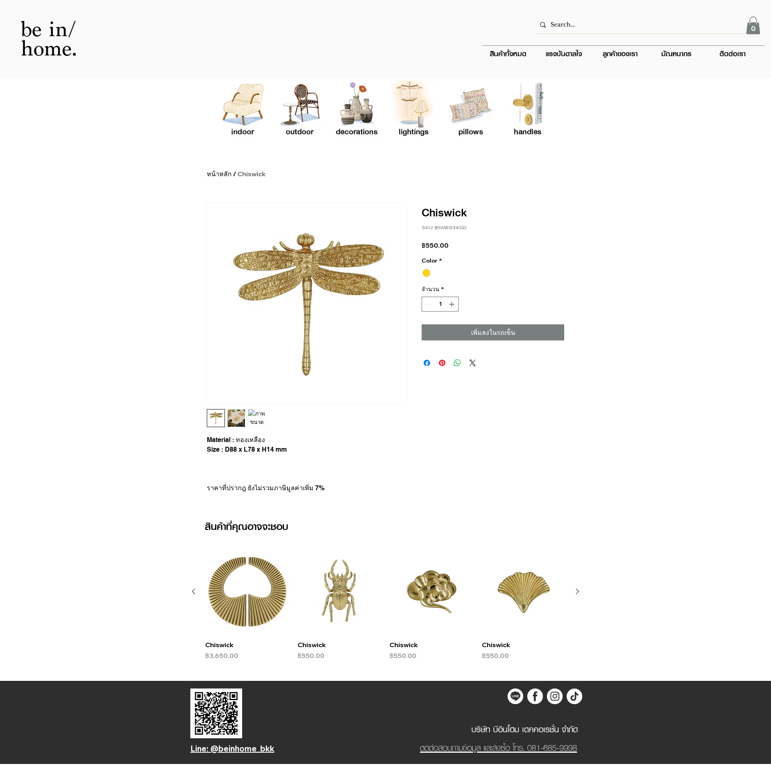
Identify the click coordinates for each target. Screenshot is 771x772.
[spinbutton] (440, 304)
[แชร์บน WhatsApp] (457, 363)
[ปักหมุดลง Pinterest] (442, 363)
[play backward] (230, 110)
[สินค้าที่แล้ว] (193, 591)
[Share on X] (472, 363)
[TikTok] (574, 696)
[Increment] (452, 304)
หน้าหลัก (219, 174)
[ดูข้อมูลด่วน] (247, 592)
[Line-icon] (515, 696)
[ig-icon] (555, 696)
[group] (385, 605)
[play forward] (540, 110)
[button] (753, 25)
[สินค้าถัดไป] (577, 591)
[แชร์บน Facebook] (427, 363)
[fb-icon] (535, 696)
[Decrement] (428, 304)
